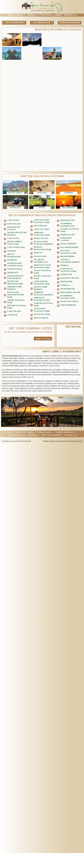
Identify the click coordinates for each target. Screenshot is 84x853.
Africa (31, 14)
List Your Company (52, 15)
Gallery (32, 15)
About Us (20, 14)
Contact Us (70, 15)
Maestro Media (76, 441)
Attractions (44, 14)
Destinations (15, 15)
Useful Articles (64, 14)
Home (10, 14)
